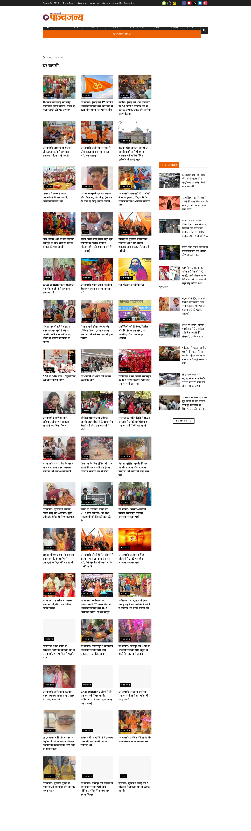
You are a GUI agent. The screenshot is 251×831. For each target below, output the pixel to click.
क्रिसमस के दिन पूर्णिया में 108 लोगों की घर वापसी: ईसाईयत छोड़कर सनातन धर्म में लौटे (96, 467)
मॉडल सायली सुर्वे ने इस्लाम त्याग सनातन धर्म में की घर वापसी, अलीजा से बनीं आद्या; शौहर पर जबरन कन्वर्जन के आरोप (57, 334)
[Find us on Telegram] (200, 3)
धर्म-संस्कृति (126, 278)
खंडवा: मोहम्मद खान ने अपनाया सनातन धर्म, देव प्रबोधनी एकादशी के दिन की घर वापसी (58, 558)
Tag (50, 57)
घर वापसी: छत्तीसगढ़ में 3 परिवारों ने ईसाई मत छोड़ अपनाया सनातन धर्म (131, 558)
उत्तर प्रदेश (50, 141)
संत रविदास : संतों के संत (131, 284)
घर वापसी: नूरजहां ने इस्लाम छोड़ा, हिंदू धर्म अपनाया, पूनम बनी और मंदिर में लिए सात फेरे (58, 512)
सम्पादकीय (115, 26)
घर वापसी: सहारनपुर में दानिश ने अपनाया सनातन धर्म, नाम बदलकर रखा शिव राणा (97, 649)
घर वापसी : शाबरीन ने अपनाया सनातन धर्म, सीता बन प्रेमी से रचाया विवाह (58, 604)
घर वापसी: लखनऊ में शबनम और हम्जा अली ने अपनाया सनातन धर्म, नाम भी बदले (57, 151)
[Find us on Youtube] (189, 3)
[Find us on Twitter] (194, 3)
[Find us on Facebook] (184, 3)
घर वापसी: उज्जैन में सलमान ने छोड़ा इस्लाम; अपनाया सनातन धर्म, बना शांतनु (95, 151)
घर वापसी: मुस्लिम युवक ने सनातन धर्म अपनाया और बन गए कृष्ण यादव (59, 786)
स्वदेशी (156, 26)
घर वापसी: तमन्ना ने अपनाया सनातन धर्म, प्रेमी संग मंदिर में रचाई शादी (133, 695)
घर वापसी (59, 57)
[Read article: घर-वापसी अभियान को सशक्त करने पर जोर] (97, 360)
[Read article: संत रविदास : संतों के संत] (134, 269)
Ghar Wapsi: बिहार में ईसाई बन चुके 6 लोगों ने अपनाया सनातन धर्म (58, 288)
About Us (117, 3)
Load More (183, 421)
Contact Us (129, 3)
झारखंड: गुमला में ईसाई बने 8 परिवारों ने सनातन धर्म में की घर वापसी (134, 786)
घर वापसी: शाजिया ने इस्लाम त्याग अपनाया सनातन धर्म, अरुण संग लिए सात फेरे (59, 695)
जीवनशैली (173, 26)
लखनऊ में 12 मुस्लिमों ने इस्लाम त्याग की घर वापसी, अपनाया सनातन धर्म (97, 741)
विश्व (76, 26)
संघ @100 (93, 26)
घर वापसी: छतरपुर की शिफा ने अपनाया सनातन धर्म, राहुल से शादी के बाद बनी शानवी (134, 649)
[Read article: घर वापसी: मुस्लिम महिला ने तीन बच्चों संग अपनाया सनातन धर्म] (134, 722)
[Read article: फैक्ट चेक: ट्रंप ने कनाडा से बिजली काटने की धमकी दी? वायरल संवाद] (169, 252)
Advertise (95, 3)
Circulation (82, 3)
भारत (60, 26)
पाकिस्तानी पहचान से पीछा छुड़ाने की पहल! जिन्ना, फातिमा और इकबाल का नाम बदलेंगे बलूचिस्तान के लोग (194, 355)
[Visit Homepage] (63, 16)
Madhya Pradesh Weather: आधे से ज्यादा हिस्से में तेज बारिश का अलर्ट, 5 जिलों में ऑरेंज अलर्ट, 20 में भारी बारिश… (195, 228)
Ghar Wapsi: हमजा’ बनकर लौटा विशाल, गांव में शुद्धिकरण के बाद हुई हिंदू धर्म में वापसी (96, 197)
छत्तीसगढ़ (49, 95)
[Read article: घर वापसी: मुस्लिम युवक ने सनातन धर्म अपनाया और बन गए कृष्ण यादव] (59, 767)
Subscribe (120, 34)
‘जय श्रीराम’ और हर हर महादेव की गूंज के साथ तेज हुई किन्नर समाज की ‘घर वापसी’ (58, 242)
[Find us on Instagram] (205, 3)
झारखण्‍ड (125, 502)
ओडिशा (86, 411)
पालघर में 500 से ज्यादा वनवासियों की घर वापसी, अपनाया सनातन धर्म (55, 197)
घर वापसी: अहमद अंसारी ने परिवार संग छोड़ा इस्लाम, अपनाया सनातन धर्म (132, 512)
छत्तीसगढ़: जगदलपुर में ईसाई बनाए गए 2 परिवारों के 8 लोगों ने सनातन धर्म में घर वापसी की (134, 604)
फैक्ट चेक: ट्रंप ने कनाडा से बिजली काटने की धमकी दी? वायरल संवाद (195, 250)
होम (44, 57)
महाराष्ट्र (49, 186)
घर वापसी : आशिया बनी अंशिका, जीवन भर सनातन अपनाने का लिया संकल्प (56, 421)
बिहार (85, 232)
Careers (106, 3)
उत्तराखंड (87, 95)
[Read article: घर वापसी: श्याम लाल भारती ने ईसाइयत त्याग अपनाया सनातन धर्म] (97, 269)
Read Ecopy (69, 3)
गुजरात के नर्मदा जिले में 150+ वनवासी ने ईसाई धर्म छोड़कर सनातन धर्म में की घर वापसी (134, 421)
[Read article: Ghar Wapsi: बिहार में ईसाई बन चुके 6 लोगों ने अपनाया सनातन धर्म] (59, 269)
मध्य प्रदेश (87, 141)
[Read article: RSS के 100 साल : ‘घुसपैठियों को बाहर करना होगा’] (59, 360)
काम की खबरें (136, 26)
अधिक (190, 26)
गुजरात (124, 411)
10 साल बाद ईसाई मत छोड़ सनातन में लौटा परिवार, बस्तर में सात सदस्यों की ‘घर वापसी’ (59, 105)
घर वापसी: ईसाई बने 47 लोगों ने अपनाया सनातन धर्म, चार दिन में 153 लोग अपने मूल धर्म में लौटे (97, 105)
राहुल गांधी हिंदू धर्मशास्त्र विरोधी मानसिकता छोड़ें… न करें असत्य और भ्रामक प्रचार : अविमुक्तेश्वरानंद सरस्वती (194, 306)
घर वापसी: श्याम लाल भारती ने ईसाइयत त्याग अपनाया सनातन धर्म (96, 288)
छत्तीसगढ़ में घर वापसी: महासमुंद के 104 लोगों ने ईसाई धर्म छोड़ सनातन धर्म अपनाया (134, 379)
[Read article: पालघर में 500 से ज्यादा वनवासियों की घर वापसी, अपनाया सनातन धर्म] (59, 178)
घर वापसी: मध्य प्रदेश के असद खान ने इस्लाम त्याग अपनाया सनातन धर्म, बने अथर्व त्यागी (58, 467)
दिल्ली (85, 369)
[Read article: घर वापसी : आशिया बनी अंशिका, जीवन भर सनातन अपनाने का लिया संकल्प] (59, 402)
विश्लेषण (49, 369)
